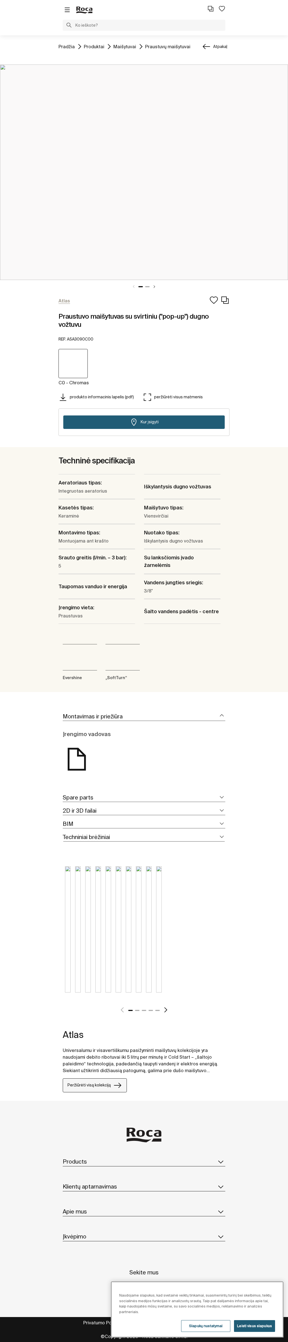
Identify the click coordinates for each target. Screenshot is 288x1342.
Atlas (73, 1035)
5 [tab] (157, 1010)
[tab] (144, 716)
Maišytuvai (124, 46)
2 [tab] (147, 286)
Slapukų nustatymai (205, 1326)
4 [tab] (150, 1010)
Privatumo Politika (102, 1322)
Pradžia (66, 46)
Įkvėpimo (74, 1236)
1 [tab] (140, 286)
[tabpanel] (144, 172)
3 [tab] (144, 1010)
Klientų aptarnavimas (90, 1186)
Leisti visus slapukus (254, 1326)
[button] (69, 26)
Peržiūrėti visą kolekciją (89, 1085)
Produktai (94, 46)
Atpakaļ (220, 46)
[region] (197, 1309)
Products (75, 1161)
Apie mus (75, 1211)
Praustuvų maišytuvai (167, 46)
